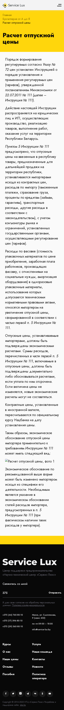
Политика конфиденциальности (28, 605)
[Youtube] (50, 694)
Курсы (7, 644)
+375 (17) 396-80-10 (13, 620)
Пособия (8, 674)
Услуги (36, 644)
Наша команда (42, 652)
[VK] (35, 694)
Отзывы (8, 667)
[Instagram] (20, 694)
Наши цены (10, 659)
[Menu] (59, 5)
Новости (37, 667)
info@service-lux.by (41, 629)
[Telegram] (28, 694)
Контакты (38, 659)
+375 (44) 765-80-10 (13, 614)
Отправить (55, 592)
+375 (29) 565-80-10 (13, 626)
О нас (6, 652)
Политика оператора (39, 676)
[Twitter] (13, 694)
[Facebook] (6, 694)
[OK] (42, 694)
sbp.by (23, 705)
